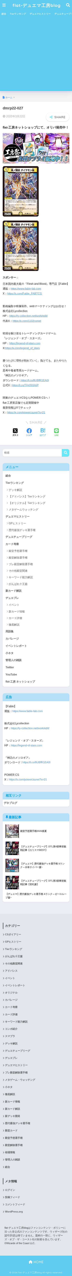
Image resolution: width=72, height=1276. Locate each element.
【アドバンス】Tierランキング (27, 496)
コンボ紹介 (11, 1029)
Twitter (10, 667)
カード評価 (15, 618)
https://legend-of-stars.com (24, 343)
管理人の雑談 (14, 660)
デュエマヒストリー (40, 13)
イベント (14, 604)
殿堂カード (11, 1130)
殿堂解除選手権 (18, 557)
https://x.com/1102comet (27, 321)
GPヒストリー (17, 523)
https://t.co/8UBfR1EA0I (34, 380)
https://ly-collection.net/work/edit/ (28, 315)
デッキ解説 (15, 489)
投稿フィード (12, 1197)
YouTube (11, 674)
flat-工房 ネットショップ (20, 681)
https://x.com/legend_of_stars (22, 348)
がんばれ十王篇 (18, 584)
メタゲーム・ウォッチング (20, 1079)
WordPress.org (14, 1211)
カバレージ (12, 638)
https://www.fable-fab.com (26, 288)
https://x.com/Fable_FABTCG (24, 293)
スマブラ (10, 1036)
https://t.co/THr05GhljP (25, 385)
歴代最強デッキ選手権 (22, 530)
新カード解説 (14, 590)
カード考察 (12, 544)
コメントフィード (15, 1204)
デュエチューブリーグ (19, 536)
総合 (4, 13)
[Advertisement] (36, 55)
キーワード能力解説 (21, 577)
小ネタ (10, 653)
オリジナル (11, 992)
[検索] (65, 453)
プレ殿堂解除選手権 (21, 564)
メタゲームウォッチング (23, 509)
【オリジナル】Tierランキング (27, 503)
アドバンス (11, 970)
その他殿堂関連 (18, 570)
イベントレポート (16, 645)
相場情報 (10, 1152)
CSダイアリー (13, 934)
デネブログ (10, 802)
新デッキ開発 (12, 1116)
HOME (38, 1262)
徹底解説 (14, 624)
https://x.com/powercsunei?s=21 (26, 412)
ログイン (10, 1190)
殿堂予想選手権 (18, 550)
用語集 (10, 631)
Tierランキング (18, 13)
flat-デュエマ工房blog (36, 5)
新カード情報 (17, 611)
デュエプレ (12, 598)
